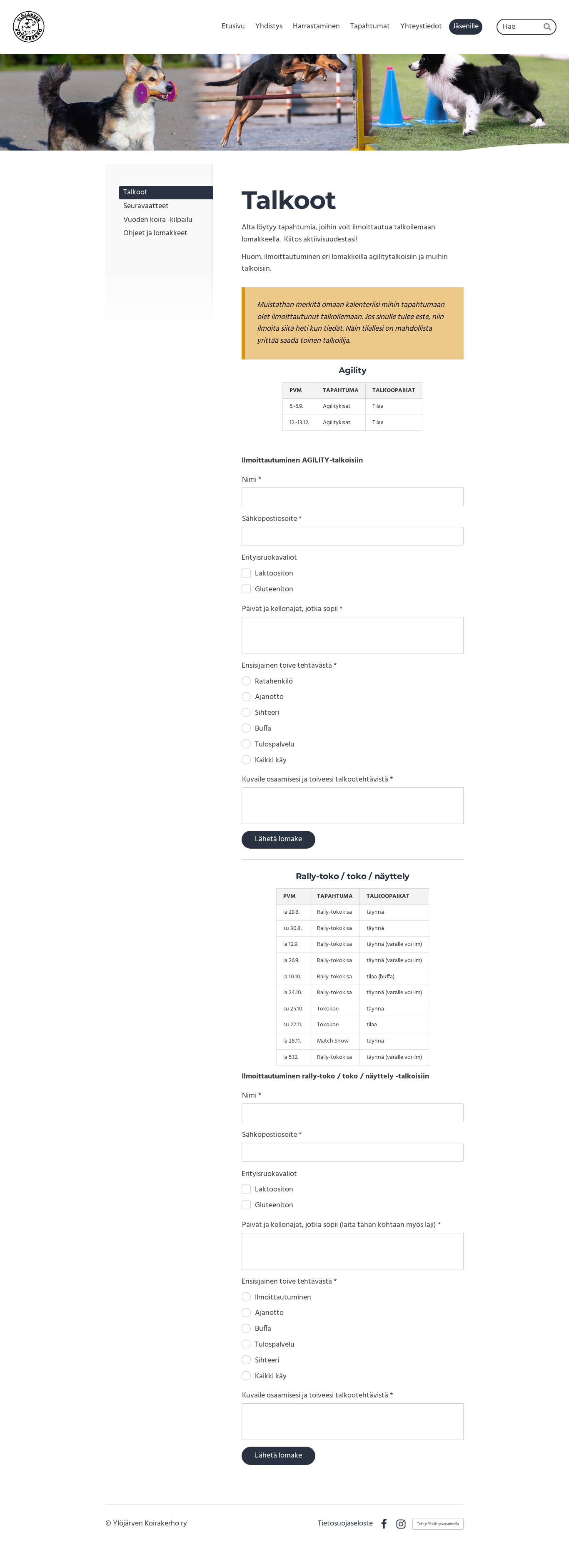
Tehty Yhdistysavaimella (438, 1523)
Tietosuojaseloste (345, 1524)
